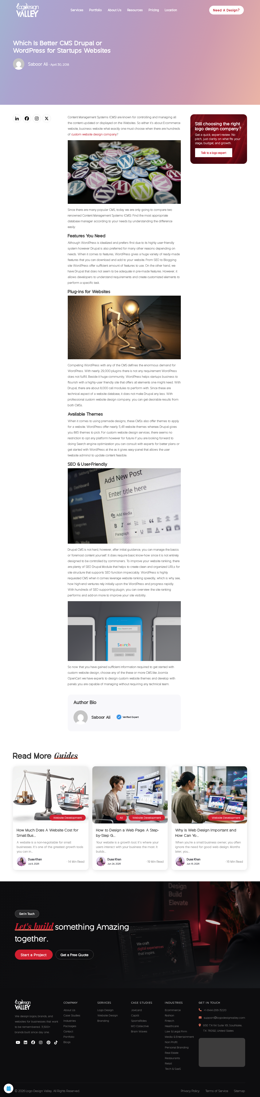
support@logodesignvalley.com (224, 1017)
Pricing (154, 10)
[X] (46, 118)
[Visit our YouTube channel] (18, 1042)
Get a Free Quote (75, 954)
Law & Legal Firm (176, 1031)
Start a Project (34, 954)
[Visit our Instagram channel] (41, 1042)
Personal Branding (177, 1047)
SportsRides (139, 1020)
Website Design (107, 1015)
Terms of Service (216, 1091)
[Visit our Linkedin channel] (25, 1042)
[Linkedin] (17, 118)
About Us (115, 10)
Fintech (169, 1020)
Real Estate (172, 1052)
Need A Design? (226, 10)
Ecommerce (173, 1010)
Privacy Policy (190, 1091)
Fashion (169, 1015)
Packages (70, 1026)
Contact (68, 1031)
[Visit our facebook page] (33, 1042)
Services (77, 10)
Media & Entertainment (179, 1036)
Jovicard (136, 1010)
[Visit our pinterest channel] (48, 1042)
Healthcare (172, 1026)
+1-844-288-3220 (215, 1010)
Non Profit (171, 1042)
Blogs (67, 1042)
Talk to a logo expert (213, 152)
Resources (135, 10)
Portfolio (95, 10)
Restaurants (172, 1058)
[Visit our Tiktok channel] (56, 1042)
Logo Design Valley (39, 1091)
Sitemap (239, 1091)
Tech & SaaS (173, 1068)
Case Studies (72, 1015)
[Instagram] (36, 118)
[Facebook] (26, 118)
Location (171, 10)
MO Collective (140, 1026)
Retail (168, 1063)
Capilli (135, 1015)
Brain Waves (139, 1031)
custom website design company (94, 134)
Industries (70, 1020)
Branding (103, 1020)
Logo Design (105, 1010)
